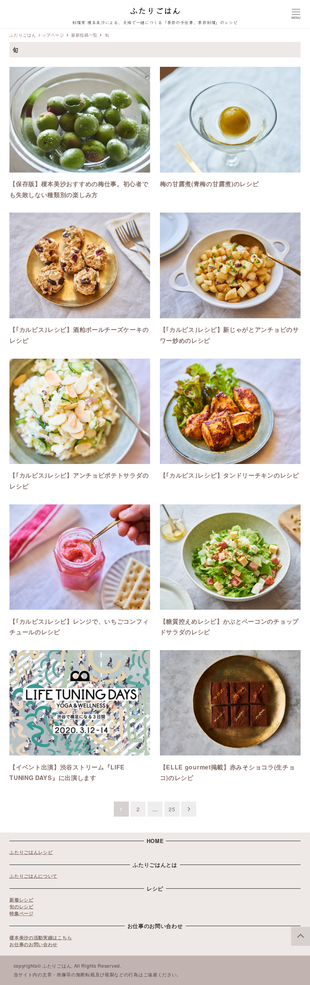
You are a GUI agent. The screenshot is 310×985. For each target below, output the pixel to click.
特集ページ (21, 913)
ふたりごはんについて (33, 875)
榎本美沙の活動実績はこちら (40, 937)
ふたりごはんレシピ (31, 852)
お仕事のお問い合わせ (33, 944)
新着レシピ (21, 899)
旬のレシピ (21, 906)
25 (172, 809)
